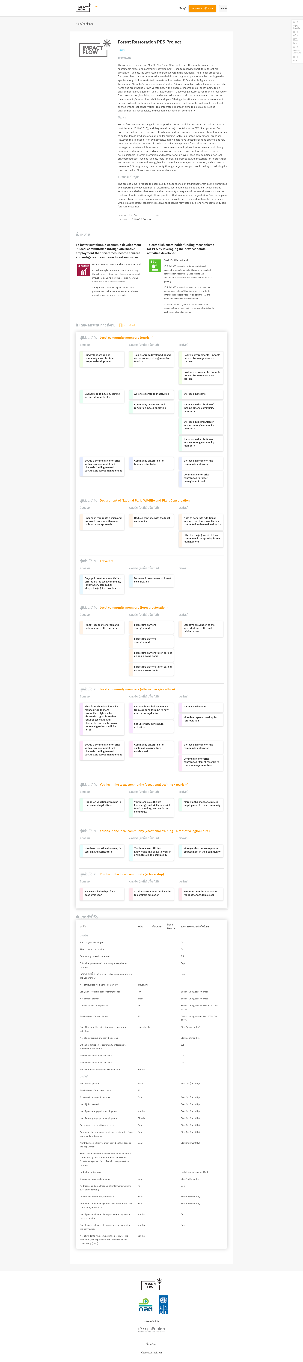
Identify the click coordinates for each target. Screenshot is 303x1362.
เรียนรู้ (182, 8)
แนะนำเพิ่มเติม (129, 325)
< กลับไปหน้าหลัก (85, 24)
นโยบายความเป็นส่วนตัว (151, 1352)
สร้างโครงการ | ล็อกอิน (202, 8)
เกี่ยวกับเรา (151, 1344)
